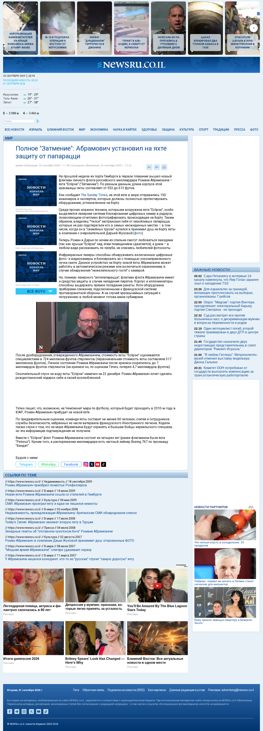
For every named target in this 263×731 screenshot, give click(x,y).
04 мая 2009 (68, 500)
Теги (76, 690)
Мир (82, 129)
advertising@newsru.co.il (237, 690)
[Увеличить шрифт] (157, 167)
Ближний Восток (60, 129)
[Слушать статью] (168, 167)
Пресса (239, 129)
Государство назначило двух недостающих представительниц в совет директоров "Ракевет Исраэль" (225, 345)
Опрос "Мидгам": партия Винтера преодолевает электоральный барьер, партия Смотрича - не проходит (224, 305)
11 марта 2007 (66, 555)
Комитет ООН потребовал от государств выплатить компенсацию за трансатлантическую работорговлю (224, 371)
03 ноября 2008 (67, 509)
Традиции (221, 129)
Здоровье (149, 129)
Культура (187, 129)
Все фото (36, 291)
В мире (49, 490)
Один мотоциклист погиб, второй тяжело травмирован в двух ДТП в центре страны (226, 332)
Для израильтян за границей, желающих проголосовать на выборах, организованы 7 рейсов (223, 292)
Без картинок (157, 690)
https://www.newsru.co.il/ (24, 481)
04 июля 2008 (66, 527)
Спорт (203, 129)
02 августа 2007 (71, 537)
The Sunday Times (94, 195)
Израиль (35, 129)
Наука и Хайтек (125, 129)
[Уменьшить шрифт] (149, 167)
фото (138, 233)
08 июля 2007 (66, 546)
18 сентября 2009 (80, 481)
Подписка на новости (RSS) (126, 690)
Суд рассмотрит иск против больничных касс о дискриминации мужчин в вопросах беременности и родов (227, 319)
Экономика (99, 129)
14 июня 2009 (66, 490)
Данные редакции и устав (187, 690)
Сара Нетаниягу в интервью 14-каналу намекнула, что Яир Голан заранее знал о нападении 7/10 (226, 279)
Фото (254, 129)
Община (168, 129)
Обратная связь (93, 690)
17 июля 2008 (66, 518)
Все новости (14, 129)
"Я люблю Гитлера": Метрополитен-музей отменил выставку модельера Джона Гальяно (225, 358)
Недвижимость (54, 481)
